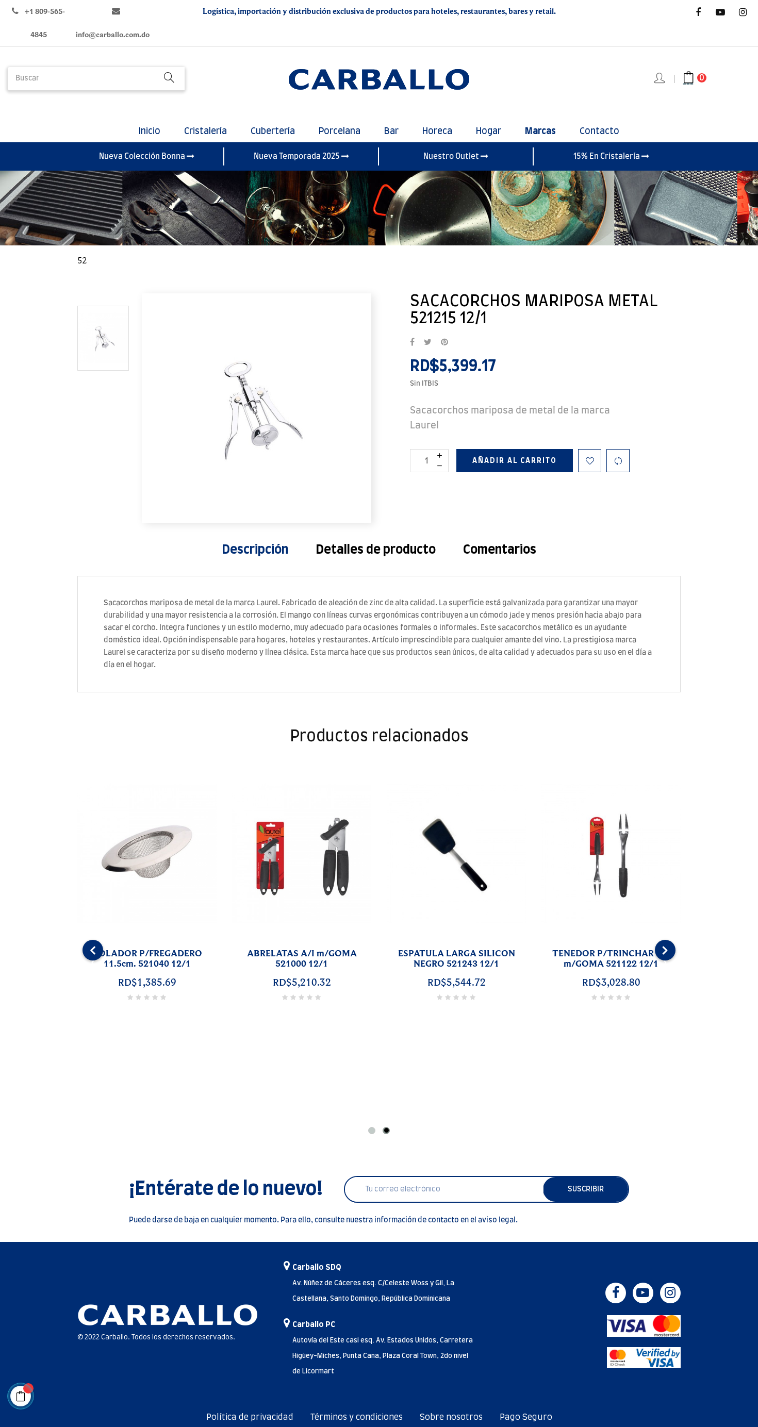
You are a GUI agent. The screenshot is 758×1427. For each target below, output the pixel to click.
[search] (169, 78)
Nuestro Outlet (452, 156)
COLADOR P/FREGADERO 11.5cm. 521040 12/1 (147, 959)
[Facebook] (698, 12)
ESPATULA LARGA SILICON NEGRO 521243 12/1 (456, 959)
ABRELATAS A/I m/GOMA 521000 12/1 (302, 959)
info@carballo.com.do (113, 35)
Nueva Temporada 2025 (297, 156)
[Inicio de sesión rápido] (660, 78)
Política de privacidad (249, 1417)
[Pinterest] (444, 343)
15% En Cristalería (607, 156)
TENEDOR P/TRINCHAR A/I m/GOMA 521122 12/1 (611, 959)
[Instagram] (742, 12)
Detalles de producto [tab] (376, 550)
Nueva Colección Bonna (143, 156)
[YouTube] (720, 12)
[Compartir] (412, 343)
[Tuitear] (428, 343)
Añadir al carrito (514, 460)
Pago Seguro (526, 1417)
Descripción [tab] (255, 550)
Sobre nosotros (451, 1417)
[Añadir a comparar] (618, 460)
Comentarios (499, 550)
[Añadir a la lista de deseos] (589, 460)
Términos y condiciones (356, 1417)
